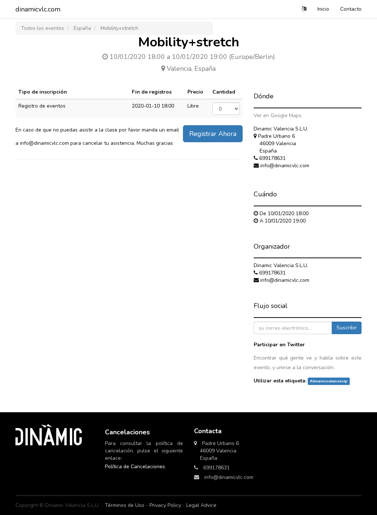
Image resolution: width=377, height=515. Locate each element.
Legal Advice (201, 505)
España (82, 28)
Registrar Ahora (212, 133)
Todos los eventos (42, 28)
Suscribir (347, 327)
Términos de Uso (124, 505)
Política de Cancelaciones (135, 466)
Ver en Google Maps (278, 115)
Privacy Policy (165, 505)
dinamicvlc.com (37, 9)
